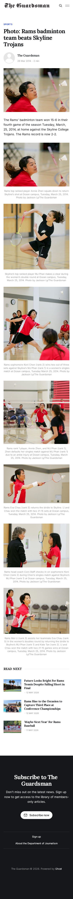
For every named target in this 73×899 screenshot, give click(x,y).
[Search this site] (60, 5)
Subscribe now (39, 815)
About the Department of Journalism (36, 843)
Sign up (36, 836)
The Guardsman (28, 55)
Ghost (58, 868)
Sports (8, 24)
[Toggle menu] (67, 5)
